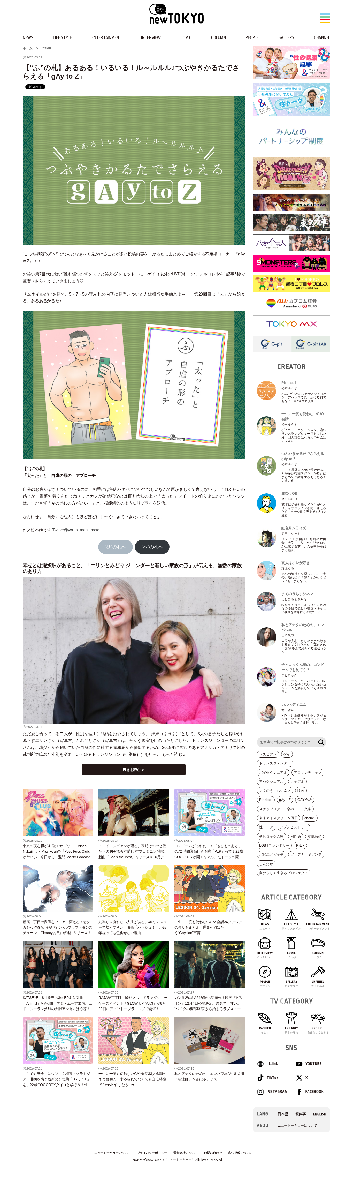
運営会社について (185, 1152)
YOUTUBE (313, 1064)
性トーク (266, 827)
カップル (297, 782)
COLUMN (218, 37)
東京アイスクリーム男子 (278, 818)
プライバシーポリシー (152, 1152)
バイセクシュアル (273, 772)
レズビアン (268, 754)
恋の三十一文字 (299, 809)
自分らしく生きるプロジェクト (283, 873)
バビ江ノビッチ (271, 854)
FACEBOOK (314, 1091)
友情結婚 (314, 836)
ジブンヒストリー (294, 827)
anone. (309, 818)
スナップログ (269, 809)
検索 (321, 742)
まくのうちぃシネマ (275, 791)
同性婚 (295, 836)
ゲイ (286, 754)
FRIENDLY (291, 1030)
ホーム (28, 48)
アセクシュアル (271, 782)
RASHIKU (265, 1030)
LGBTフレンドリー (274, 845)
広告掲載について (240, 1152)
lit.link (272, 1064)
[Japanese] (283, 1114)
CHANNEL (322, 37)
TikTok (272, 1077)
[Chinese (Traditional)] (300, 1114)
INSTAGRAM (277, 1091)
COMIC (185, 37)
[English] (319, 1114)
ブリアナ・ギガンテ (306, 854)
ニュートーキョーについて (297, 1125)
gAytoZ (285, 800)
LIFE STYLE (62, 37)
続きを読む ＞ (134, 769)
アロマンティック (308, 772)
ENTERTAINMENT (106, 37)
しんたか (266, 864)
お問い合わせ (213, 1152)
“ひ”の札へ (115, 547)
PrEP (300, 845)
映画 (300, 791)
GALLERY (286, 37)
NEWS (28, 37)
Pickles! (265, 800)
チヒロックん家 (271, 836)
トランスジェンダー (275, 763)
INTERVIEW (151, 37)
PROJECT (318, 1030)
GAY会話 (304, 800)
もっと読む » (174, 754)
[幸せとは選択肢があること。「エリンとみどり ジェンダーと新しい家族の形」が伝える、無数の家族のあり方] (134, 650)
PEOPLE (251, 37)
